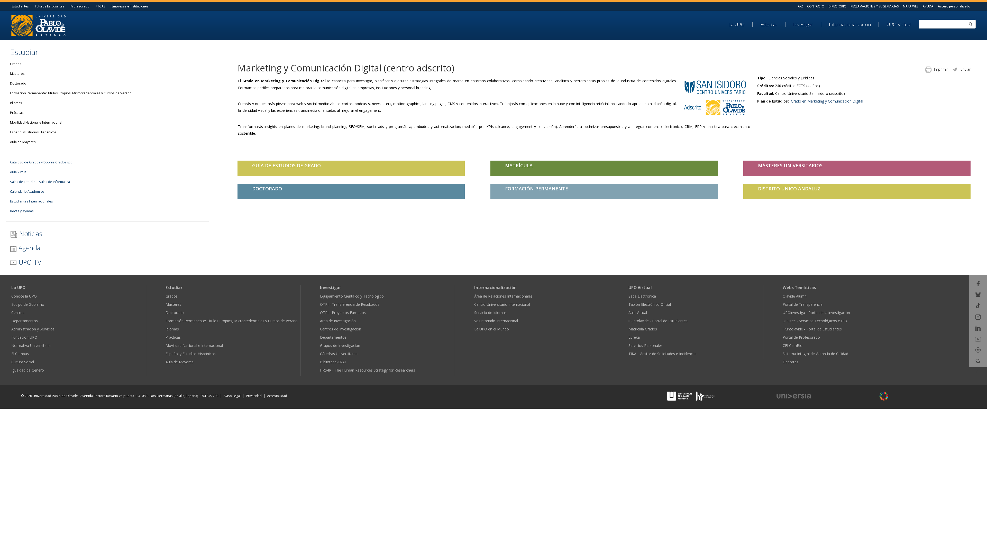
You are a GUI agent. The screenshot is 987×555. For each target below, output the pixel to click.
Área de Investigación (338, 320)
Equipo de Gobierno (27, 304)
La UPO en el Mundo (491, 329)
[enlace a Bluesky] (978, 294)
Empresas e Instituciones (130, 6)
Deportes (790, 361)
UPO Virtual (899, 24)
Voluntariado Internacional (496, 320)
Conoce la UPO (24, 296)
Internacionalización (850, 24)
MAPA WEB (911, 6)
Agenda (28, 247)
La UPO (736, 24)
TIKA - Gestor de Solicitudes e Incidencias (662, 353)
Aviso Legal (232, 396)
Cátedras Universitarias (339, 353)
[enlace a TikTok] (978, 305)
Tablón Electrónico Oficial (649, 304)
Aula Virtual (18, 172)
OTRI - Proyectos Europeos (343, 312)
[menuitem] (740, 24)
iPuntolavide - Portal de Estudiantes (658, 320)
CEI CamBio (792, 345)
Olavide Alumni (795, 296)
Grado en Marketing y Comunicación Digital (827, 101)
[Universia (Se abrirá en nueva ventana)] (823, 396)
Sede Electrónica (642, 296)
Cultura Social (22, 361)
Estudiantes (20, 6)
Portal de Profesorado (801, 337)
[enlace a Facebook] (978, 283)
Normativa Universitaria (31, 345)
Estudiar (769, 24)
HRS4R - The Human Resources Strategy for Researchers (367, 370)
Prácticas (17, 112)
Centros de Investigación (340, 329)
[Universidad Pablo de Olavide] (38, 24)
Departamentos (24, 320)
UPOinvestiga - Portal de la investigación (816, 312)
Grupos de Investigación (340, 345)
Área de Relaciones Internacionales (503, 296)
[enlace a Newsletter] (978, 360)
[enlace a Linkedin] (978, 327)
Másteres (17, 73)
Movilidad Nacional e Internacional (36, 122)
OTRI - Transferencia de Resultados (349, 304)
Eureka (634, 337)
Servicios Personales (645, 345)
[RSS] (978, 371)
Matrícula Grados (642, 329)
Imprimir (941, 69)
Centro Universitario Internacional (502, 304)
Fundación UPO (24, 337)
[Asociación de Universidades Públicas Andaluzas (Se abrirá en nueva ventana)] (680, 395)
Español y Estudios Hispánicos (33, 132)
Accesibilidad (277, 396)
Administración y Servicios (32, 329)
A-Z (800, 6)
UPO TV (29, 262)
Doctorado (18, 83)
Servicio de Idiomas (490, 312)
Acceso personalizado (954, 6)
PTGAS (100, 6)
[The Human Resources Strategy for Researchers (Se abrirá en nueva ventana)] (705, 395)
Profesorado (79, 6)
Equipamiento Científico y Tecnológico (352, 296)
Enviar (966, 69)
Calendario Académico (27, 191)
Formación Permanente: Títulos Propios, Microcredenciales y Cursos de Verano (71, 93)
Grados (15, 64)
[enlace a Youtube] (978, 338)
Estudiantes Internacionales (31, 201)
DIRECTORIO (837, 6)
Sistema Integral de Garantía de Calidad (815, 353)
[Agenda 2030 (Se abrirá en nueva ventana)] (883, 396)
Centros (17, 312)
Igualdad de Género (27, 370)
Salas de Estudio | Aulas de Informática (40, 182)
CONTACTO (815, 6)
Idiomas (16, 103)
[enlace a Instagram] (978, 316)
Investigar (803, 24)
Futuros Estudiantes (49, 6)
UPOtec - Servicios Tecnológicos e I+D (815, 320)
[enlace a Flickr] (978, 349)
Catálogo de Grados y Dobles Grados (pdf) (42, 162)
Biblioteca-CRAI (333, 361)
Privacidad (254, 396)
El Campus (20, 353)
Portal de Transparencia (802, 304)
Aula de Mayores (23, 142)
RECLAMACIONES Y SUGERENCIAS (875, 6)
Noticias (29, 233)
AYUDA (928, 6)
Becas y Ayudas (22, 211)
